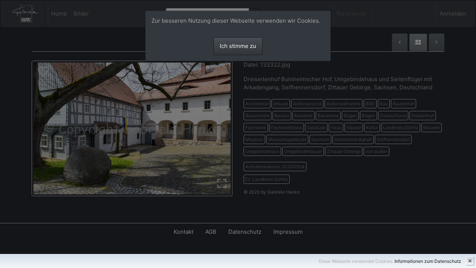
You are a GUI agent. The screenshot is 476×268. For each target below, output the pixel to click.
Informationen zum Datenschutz (428, 261)
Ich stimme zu (238, 46)
